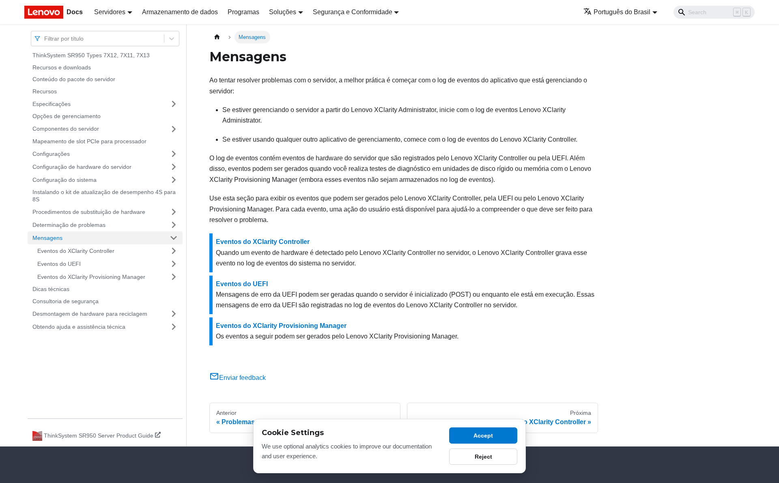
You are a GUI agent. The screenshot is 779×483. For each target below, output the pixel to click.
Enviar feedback (242, 377)
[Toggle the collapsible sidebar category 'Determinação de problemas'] (174, 224)
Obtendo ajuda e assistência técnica (78, 326)
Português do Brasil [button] (622, 12)
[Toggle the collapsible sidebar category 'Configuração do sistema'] (174, 179)
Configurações (51, 153)
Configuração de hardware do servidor (81, 166)
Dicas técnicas (50, 289)
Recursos (44, 91)
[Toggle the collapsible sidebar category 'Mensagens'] (174, 237)
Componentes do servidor (65, 128)
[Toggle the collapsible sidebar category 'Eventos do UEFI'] (174, 263)
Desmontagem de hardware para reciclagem (89, 313)
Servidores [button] (109, 12)
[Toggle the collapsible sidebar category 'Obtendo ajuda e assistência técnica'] (174, 326)
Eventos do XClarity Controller (75, 250)
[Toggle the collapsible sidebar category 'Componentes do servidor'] (174, 129)
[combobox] (45, 38)
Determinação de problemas (68, 224)
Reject (483, 456)
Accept (483, 435)
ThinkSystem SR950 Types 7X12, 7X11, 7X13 (91, 55)
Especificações (51, 103)
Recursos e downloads (61, 67)
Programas (243, 12)
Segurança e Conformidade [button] (352, 12)
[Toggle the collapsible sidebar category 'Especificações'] (174, 103)
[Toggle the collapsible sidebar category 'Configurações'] (174, 153)
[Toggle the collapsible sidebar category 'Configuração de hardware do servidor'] (174, 166)
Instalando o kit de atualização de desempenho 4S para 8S (104, 196)
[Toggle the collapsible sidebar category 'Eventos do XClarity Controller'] (174, 250)
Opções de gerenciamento (66, 116)
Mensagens (47, 237)
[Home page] (217, 37)
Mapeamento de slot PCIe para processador (89, 141)
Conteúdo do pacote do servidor (73, 79)
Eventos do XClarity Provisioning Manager (91, 276)
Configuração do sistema (64, 179)
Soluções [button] (282, 12)
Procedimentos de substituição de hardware (88, 211)
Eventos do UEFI (59, 263)
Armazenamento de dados (180, 12)
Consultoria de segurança (65, 301)
